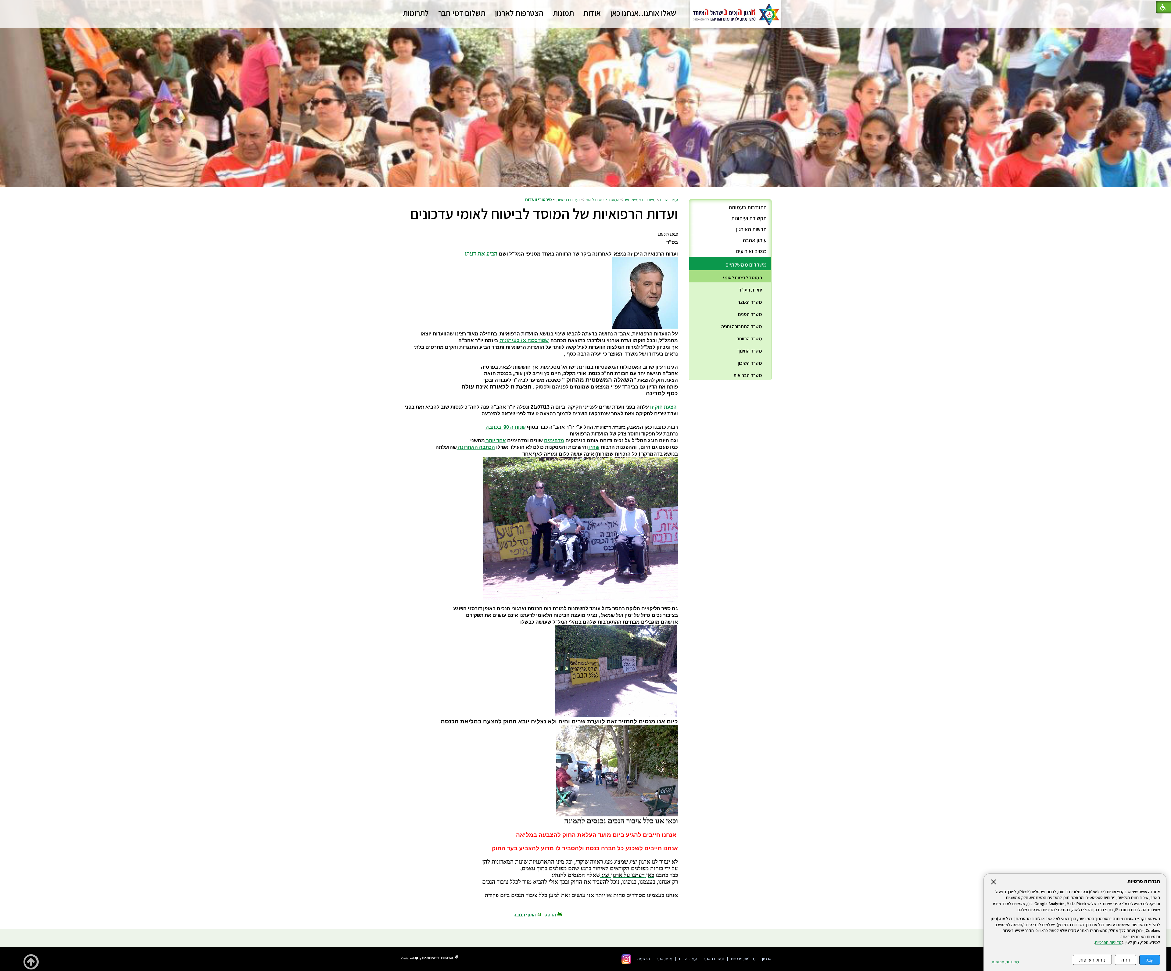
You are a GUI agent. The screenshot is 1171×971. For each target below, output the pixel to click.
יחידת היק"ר (750, 290)
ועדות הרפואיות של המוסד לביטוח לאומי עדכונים (544, 213)
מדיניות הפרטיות (1108, 942)
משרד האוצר (750, 302)
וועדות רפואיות (568, 199)
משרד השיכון (750, 363)
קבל (1150, 959)
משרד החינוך (749, 351)
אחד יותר (495, 440)
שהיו (594, 447)
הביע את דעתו (481, 253)
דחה (1125, 959)
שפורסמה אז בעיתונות (524, 340)
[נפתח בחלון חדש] (626, 959)
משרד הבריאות (747, 375)
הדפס (550, 915)
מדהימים (554, 440)
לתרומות (416, 13)
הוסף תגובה (525, 915)
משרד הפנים (750, 314)
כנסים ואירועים (751, 251)
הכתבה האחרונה (476, 447)
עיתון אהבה (755, 240)
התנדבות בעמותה (748, 207)
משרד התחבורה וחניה (741, 326)
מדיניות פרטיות (1005, 962)
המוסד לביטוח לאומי (602, 199)
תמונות (563, 13)
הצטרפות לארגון (519, 13)
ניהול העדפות (1092, 959)
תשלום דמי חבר (461, 13)
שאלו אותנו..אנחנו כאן (643, 13)
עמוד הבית (669, 199)
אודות (592, 13)
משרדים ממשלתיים (640, 199)
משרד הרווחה (749, 338)
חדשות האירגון (751, 229)
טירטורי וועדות (538, 199)
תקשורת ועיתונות (749, 218)
